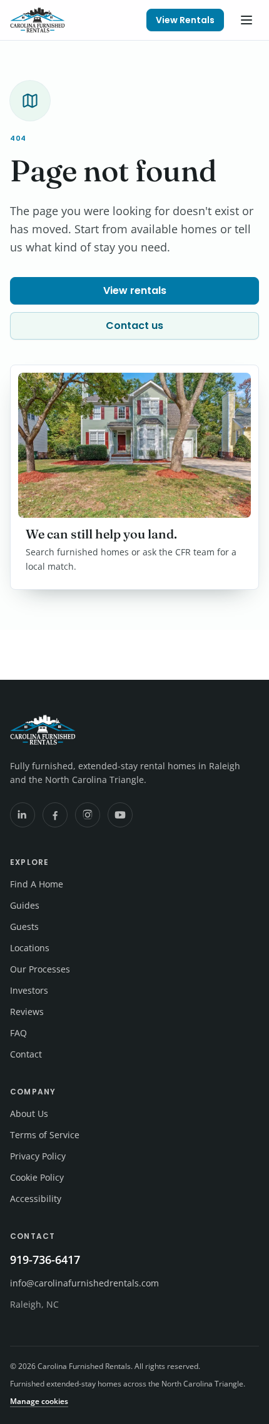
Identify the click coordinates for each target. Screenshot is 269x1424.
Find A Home (36, 884)
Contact (26, 1054)
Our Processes (40, 969)
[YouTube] (120, 814)
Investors (29, 990)
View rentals (134, 290)
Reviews (27, 1012)
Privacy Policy (38, 1156)
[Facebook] (55, 814)
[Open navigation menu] (246, 20)
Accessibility (35, 1198)
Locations (29, 948)
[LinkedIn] (22, 814)
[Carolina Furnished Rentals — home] (37, 20)
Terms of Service (44, 1135)
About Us (29, 1113)
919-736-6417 (45, 1259)
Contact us (134, 325)
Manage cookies (39, 1401)
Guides (24, 905)
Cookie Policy (37, 1177)
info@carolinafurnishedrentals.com (84, 1283)
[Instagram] (87, 814)
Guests (24, 926)
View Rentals (185, 20)
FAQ (18, 1033)
